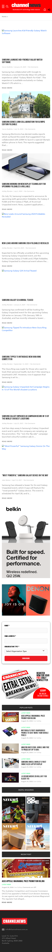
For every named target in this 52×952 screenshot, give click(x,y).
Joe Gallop (37, 721)
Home (4, 17)
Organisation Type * (12, 647)
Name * (7, 626)
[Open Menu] (3, 7)
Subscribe (26, 658)
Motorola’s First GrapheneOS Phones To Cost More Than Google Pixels (34, 733)
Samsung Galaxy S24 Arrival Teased (17, 300)
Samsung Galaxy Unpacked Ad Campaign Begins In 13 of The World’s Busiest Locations (25, 417)
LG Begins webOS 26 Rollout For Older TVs (34, 777)
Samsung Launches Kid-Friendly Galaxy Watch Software (22, 61)
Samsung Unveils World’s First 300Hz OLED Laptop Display (33, 763)
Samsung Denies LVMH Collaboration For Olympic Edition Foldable (23, 123)
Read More (7, 902)
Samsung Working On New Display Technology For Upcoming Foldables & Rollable (24, 185)
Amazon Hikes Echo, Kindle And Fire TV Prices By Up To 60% (35, 748)
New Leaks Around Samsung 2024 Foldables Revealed (25, 243)
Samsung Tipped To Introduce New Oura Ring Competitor (21, 358)
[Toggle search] (7, 6)
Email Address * (10, 636)
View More (7, 798)
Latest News (25, 713)
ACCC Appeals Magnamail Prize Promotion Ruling (33, 717)
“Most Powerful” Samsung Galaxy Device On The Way (25, 475)
